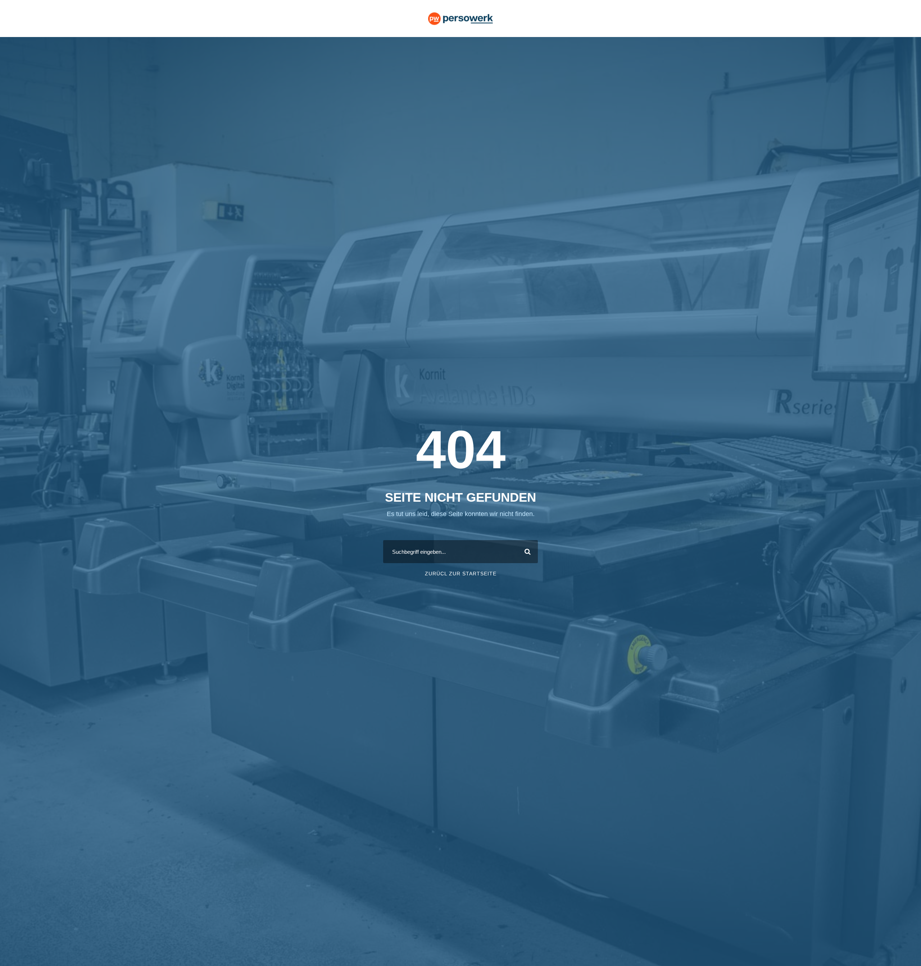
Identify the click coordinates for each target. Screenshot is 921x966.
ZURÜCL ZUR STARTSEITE (460, 573)
